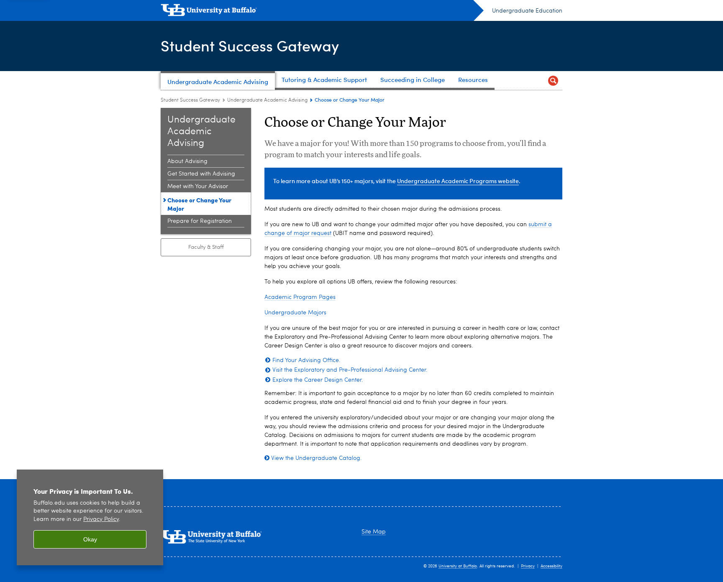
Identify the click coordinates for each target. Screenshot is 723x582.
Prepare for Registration (199, 221)
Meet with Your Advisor (197, 186)
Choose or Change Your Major (199, 204)
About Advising (187, 161)
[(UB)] (322, 11)
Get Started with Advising (201, 174)
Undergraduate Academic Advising (267, 100)
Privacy (528, 566)
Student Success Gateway (250, 45)
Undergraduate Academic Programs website (458, 181)
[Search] (553, 80)
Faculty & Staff (206, 247)
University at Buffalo (457, 566)
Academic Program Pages (300, 297)
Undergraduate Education (527, 11)
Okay (90, 539)
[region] (90, 517)
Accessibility (551, 566)
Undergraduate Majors (295, 313)
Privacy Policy (101, 519)
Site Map (374, 532)
